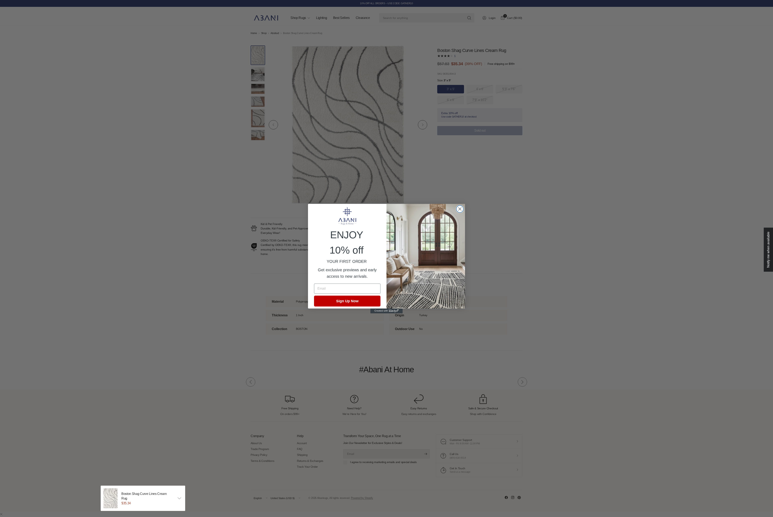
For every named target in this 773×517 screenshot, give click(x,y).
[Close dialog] (459, 209)
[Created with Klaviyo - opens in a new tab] (386, 311)
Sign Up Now (347, 301)
